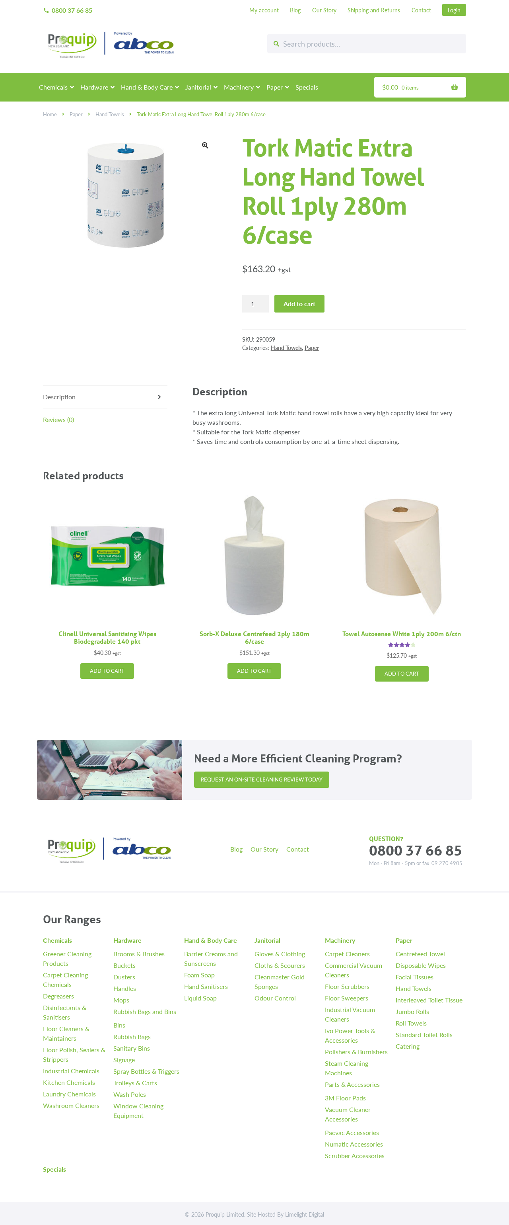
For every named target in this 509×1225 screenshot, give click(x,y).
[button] (205, 145)
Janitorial (198, 87)
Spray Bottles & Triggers (146, 1071)
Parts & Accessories (352, 1084)
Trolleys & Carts (135, 1082)
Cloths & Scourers (279, 965)
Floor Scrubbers (347, 986)
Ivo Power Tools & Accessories (350, 1035)
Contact (421, 10)
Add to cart (299, 303)
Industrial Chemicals (71, 1070)
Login (454, 10)
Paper (274, 87)
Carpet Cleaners (347, 953)
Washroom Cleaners (71, 1105)
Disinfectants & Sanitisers (64, 1012)
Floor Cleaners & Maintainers (66, 1033)
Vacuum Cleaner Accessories (348, 1114)
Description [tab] (59, 396)
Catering (408, 1046)
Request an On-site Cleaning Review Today (261, 779)
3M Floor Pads (345, 1097)
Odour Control (275, 997)
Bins (119, 1025)
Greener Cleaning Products (67, 958)
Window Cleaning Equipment (138, 1110)
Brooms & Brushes (139, 953)
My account (264, 10)
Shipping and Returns (374, 10)
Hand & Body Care (147, 87)
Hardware (94, 87)
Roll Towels (411, 1023)
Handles (124, 988)
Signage (124, 1059)
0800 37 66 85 (67, 10)
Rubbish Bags (132, 1036)
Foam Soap (199, 974)
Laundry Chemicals (69, 1093)
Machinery (239, 87)
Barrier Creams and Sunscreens (211, 958)
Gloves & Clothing (279, 953)
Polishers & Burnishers (356, 1051)
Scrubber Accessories (355, 1155)
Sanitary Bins (131, 1048)
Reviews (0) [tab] (58, 419)
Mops (121, 999)
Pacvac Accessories (352, 1132)
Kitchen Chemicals (69, 1082)
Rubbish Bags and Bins (144, 1011)
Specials (306, 87)
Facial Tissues (414, 976)
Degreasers (58, 995)
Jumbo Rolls (412, 1011)
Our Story (324, 10)
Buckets (124, 965)
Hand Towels (109, 114)
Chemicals (53, 87)
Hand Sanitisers (206, 986)
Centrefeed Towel (420, 953)
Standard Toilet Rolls (424, 1034)
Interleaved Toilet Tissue (429, 999)
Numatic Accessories (354, 1144)
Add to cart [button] (107, 670)
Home (50, 114)
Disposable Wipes (421, 965)
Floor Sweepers (346, 997)
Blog (295, 10)
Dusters (124, 976)
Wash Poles (129, 1094)
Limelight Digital (304, 1214)
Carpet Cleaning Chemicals (65, 979)
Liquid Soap (200, 997)
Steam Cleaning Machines (346, 1068)
